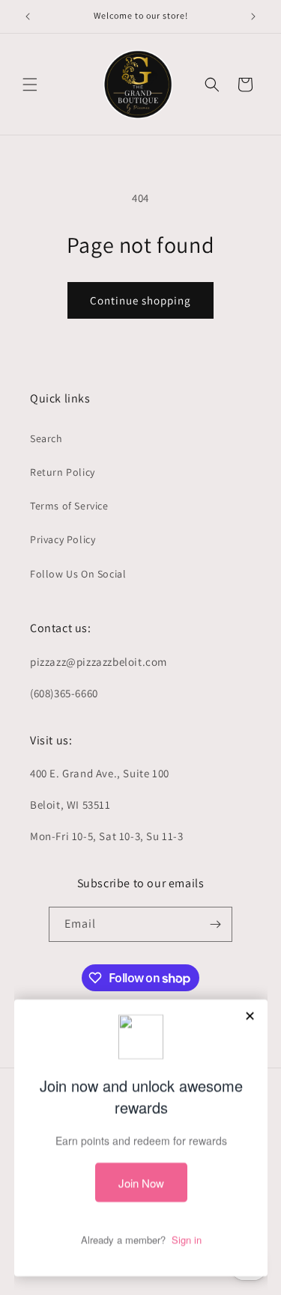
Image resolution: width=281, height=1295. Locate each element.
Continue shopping (140, 300)
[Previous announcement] (27, 16)
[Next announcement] (253, 16)
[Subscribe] (215, 924)
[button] (29, 84)
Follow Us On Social (78, 574)
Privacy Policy (62, 539)
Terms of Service (69, 505)
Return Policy (62, 472)
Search (46, 438)
